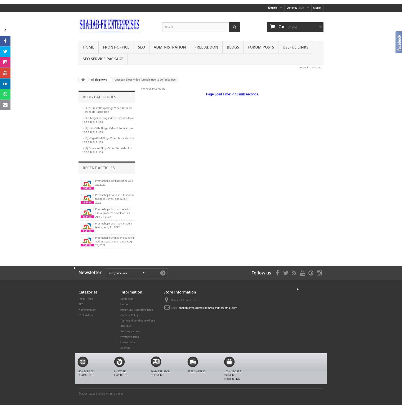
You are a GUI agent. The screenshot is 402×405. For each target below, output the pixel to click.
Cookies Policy (129, 315)
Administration (170, 47)
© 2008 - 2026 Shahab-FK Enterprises (101, 393)
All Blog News (99, 79)
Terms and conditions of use (137, 320)
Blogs (233, 47)
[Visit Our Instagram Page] (5, 62)
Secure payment (130, 331)
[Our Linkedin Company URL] (5, 83)
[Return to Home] (83, 79)
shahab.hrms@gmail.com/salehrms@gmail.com (208, 307)
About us (125, 326)
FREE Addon (206, 47)
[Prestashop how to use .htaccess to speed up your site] (87, 199)
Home (88, 47)
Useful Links (295, 47)
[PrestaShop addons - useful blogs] (117, 25)
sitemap (316, 67)
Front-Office (116, 47)
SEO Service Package (103, 58)
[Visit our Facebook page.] (5, 41)
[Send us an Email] (5, 105)
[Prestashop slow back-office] (87, 185)
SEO (141, 47)
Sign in (317, 7)
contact (303, 67)
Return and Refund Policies (136, 309)
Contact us (126, 298)
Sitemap (125, 347)
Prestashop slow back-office (111, 180)
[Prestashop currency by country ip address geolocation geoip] (87, 241)
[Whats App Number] (5, 94)
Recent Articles (99, 167)
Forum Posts (261, 47)
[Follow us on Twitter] (5, 51)
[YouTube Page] (5, 73)
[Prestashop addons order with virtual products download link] (87, 213)
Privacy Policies (129, 336)
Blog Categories (99, 96)
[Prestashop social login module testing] (87, 227)
